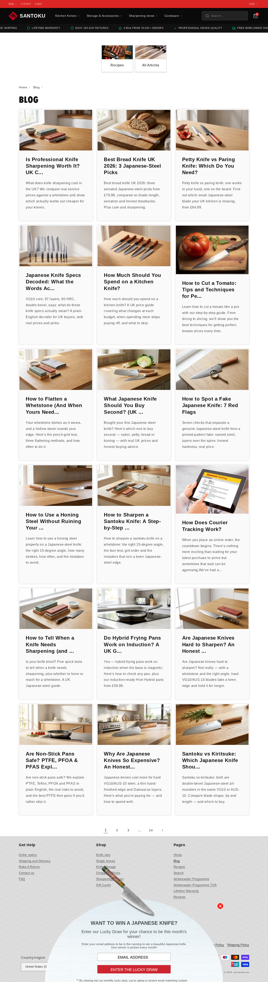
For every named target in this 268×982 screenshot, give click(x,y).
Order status (28, 854)
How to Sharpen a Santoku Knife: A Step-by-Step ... (132, 521)
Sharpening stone (142, 15)
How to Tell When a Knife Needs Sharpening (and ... (50, 644)
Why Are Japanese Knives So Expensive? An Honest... (132, 760)
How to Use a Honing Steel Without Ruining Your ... (53, 521)
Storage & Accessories (103, 15)
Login (38, 3)
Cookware (172, 15)
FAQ (22, 878)
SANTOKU (32, 16)
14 (151, 830)
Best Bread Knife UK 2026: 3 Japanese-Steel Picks (132, 166)
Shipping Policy (238, 944)
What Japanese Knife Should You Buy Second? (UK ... (130, 405)
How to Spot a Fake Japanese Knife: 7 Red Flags (210, 405)
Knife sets (103, 854)
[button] (225, 15)
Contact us (26, 872)
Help (11, 4)
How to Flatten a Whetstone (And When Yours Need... (54, 405)
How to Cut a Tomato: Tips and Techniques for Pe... (209, 289)
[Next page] (162, 830)
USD (252, 4)
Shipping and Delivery (34, 860)
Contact (26, 3)
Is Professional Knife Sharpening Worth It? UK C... (53, 166)
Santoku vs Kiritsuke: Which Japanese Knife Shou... (210, 760)
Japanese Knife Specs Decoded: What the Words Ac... (53, 281)
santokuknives (241, 972)
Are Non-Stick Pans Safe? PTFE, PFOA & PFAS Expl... (52, 760)
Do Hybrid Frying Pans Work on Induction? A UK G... (132, 644)
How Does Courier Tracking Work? (205, 526)
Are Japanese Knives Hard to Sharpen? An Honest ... (208, 644)
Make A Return (29, 866)
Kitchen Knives (65, 15)
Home (178, 854)
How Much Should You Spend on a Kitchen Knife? (132, 281)
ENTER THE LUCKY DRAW (134, 969)
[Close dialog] (220, 906)
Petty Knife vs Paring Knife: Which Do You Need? (208, 166)
